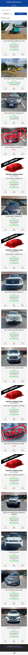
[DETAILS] (5, 53)
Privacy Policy (12, 647)
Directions (17, 647)
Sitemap (21, 647)
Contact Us (7, 647)
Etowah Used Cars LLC (14, 2)
